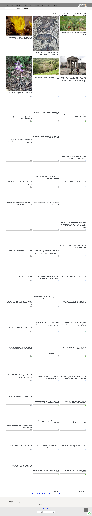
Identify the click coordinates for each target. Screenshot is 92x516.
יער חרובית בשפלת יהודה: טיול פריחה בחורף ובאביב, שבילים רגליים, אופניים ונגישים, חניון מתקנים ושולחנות (19, 302)
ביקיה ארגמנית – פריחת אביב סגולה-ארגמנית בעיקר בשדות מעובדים (21, 466)
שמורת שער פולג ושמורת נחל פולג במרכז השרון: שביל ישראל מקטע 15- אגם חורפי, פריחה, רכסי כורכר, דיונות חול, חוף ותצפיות (47, 252)
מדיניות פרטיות (46, 508)
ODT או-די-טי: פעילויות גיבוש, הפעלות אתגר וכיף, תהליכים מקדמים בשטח (19, 203)
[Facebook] (37, 504)
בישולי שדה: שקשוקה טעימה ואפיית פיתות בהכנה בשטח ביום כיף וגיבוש (74, 157)
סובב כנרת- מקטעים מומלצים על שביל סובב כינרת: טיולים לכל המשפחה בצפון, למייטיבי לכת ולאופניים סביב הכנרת (19, 376)
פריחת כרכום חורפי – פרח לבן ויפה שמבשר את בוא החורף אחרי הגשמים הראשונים (46, 401)
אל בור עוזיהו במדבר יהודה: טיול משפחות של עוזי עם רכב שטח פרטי (73, 182)
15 (33, 493)
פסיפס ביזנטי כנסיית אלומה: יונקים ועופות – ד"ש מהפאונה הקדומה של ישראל (46, 53)
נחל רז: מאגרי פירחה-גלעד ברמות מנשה (20, 250)
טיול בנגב (83, 13)
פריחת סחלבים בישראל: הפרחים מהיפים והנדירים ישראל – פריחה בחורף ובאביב (74, 301)
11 (42, 493)
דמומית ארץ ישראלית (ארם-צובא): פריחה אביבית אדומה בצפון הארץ (47, 446)
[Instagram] (39, 504)
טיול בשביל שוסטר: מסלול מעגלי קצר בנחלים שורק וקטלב (21, 117)
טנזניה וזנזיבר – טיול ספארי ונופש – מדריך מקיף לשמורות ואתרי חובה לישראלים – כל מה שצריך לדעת (74, 324)
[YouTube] (42, 504)
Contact (39, 500)
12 (39, 493)
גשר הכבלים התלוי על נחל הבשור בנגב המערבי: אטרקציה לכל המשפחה (48, 277)
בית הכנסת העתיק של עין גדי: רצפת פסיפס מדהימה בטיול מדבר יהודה (19, 397)
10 (44, 493)
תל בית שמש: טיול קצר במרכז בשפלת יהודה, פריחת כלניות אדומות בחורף (46, 297)
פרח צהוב (63, 13)
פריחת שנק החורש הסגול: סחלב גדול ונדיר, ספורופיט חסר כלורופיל (19, 93)
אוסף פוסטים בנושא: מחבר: (72, 15)
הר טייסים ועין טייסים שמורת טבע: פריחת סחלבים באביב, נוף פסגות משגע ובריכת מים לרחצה (19, 183)
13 (37, 493)
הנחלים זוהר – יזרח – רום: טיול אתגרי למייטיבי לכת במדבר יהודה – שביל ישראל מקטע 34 (20, 141)
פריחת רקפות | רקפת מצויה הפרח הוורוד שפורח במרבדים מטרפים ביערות (74, 401)
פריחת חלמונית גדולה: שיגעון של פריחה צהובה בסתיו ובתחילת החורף (20, 38)
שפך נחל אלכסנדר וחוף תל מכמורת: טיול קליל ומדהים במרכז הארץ (74, 421)
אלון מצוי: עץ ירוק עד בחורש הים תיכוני (21, 445)
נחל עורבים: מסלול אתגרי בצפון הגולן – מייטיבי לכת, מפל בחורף (48, 377)
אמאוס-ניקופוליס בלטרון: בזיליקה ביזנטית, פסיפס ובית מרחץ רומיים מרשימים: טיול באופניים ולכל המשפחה (47, 324)
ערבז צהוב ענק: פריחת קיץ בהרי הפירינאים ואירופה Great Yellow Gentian (74, 446)
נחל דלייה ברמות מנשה (25, 276)
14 (35, 493)
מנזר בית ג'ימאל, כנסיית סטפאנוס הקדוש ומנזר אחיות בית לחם (47, 177)
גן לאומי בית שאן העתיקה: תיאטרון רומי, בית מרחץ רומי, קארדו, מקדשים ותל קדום (73, 377)
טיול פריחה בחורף (73, 13)
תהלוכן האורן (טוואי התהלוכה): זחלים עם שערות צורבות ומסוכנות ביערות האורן (20, 347)
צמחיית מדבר (55, 13)
